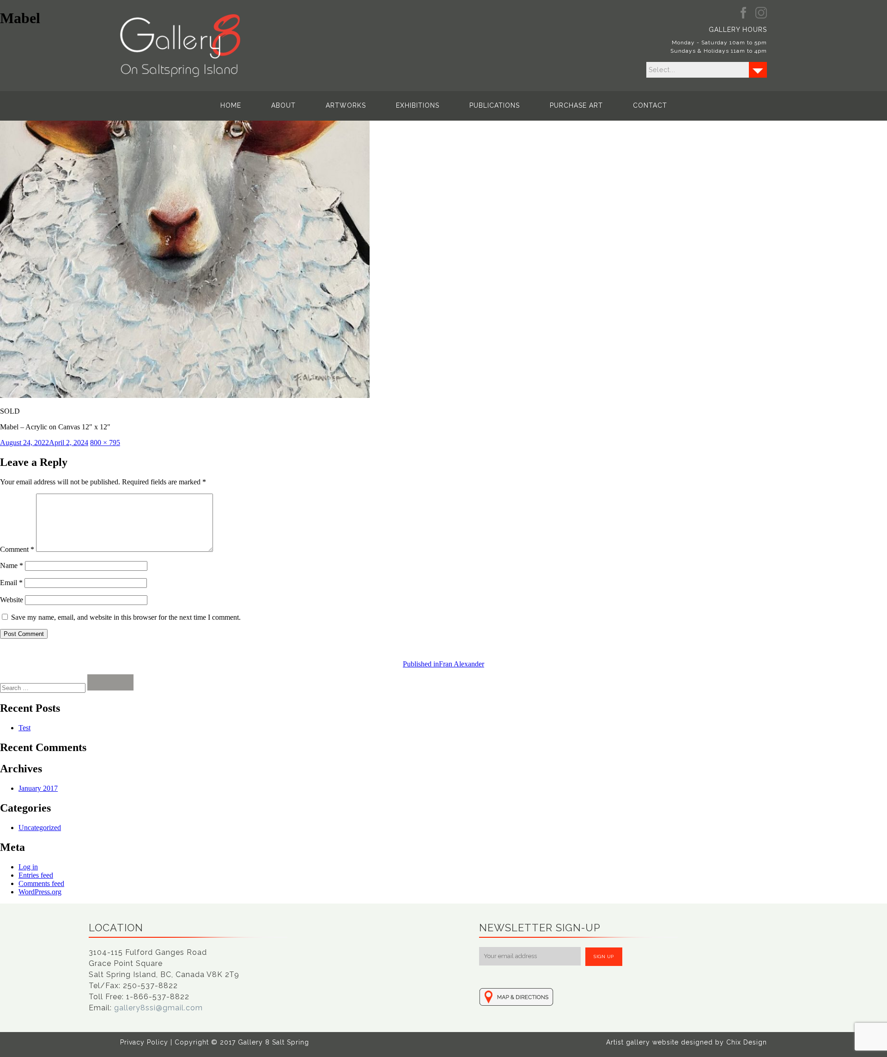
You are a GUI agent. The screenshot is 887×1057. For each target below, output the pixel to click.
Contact (650, 105)
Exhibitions (417, 105)
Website (11, 600)
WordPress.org (39, 892)
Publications (494, 105)
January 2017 (38, 788)
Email (11, 583)
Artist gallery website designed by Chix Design (686, 1042)
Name (11, 565)
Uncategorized (39, 827)
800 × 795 (105, 442)
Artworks (346, 105)
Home (230, 105)
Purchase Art (576, 105)
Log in (28, 867)
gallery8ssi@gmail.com (158, 1007)
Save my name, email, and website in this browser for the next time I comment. (126, 617)
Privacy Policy (144, 1042)
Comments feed (41, 883)
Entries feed (35, 875)
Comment (17, 549)
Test (24, 728)
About (283, 105)
